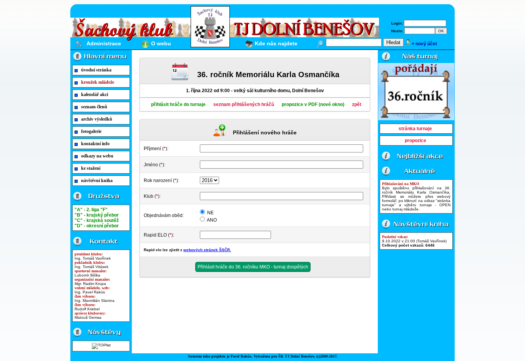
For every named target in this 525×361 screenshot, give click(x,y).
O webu (161, 43)
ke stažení (90, 168)
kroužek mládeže (97, 82)
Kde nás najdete (276, 43)
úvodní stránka (96, 70)
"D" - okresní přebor (97, 226)
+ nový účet (424, 43)
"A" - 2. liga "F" (91, 209)
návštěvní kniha (97, 180)
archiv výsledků (96, 119)
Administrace (103, 43)
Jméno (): (154, 164)
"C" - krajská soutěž (97, 220)
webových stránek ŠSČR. (207, 250)
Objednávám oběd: (164, 215)
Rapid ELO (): (159, 235)
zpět (356, 104)
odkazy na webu (97, 156)
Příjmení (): (156, 148)
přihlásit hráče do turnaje (178, 104)
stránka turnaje (415, 128)
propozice (415, 140)
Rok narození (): (161, 180)
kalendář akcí (94, 94)
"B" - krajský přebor (97, 215)
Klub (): (152, 196)
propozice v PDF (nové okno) (313, 104)
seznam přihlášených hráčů (243, 104)
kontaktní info (95, 143)
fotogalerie (91, 131)
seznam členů (94, 106)
